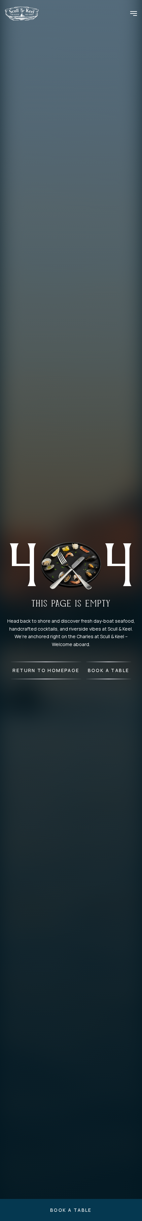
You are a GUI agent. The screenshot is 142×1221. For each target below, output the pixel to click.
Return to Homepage (46, 670)
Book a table (71, 1210)
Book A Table (108, 670)
